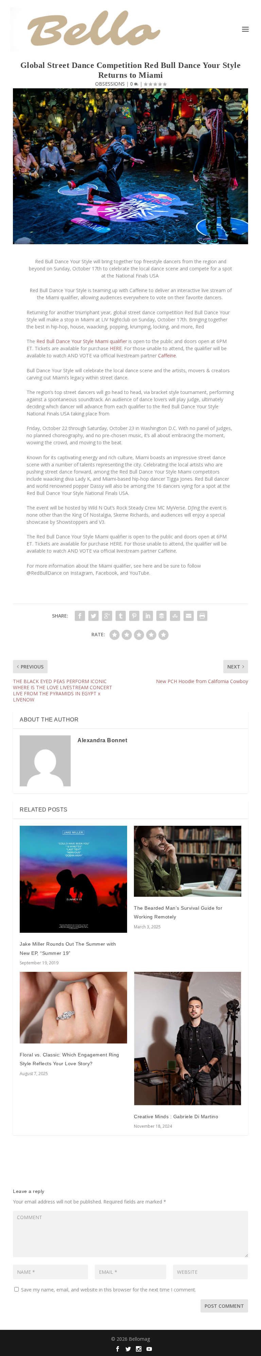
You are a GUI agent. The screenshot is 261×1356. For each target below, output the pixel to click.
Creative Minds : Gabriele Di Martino (176, 1116)
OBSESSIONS (110, 84)
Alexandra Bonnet (102, 740)
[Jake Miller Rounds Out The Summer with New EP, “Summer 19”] (73, 879)
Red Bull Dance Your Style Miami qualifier (81, 341)
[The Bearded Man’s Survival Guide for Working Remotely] (187, 861)
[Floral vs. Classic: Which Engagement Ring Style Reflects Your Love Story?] (73, 1007)
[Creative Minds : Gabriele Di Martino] (187, 1038)
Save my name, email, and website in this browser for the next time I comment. (108, 1289)
